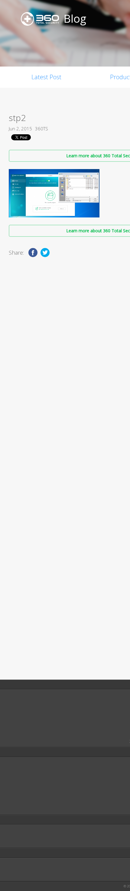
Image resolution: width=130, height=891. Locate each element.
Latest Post (46, 77)
